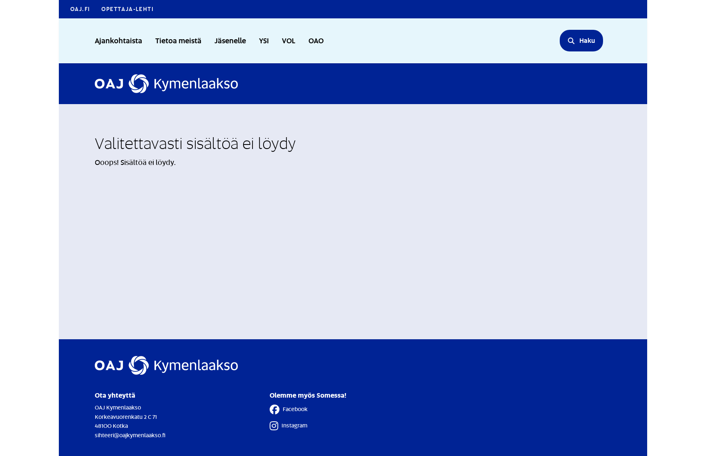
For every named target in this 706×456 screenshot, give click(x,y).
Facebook (295, 409)
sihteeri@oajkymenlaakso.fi (130, 435)
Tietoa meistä (178, 40)
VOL (288, 40)
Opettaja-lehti (127, 9)
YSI (264, 40)
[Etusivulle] (166, 83)
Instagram (294, 425)
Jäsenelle (230, 40)
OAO (316, 40)
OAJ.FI (80, 9)
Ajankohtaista (118, 40)
